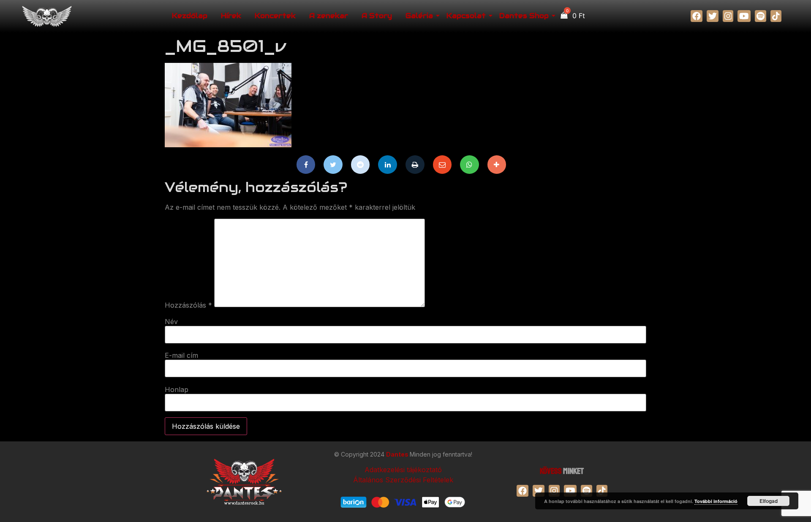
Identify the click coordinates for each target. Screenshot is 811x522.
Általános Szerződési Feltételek (403, 480)
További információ (716, 501)
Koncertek (275, 15)
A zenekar (328, 15)
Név (171, 321)
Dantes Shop (524, 15)
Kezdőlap (189, 15)
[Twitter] (333, 164)
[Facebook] (306, 164)
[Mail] (442, 164)
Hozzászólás (188, 305)
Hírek (231, 15)
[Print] (415, 164)
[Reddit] (360, 164)
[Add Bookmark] (496, 164)
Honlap (176, 389)
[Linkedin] (387, 164)
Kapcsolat (466, 15)
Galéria (419, 15)
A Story (377, 15)
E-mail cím (181, 355)
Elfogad (768, 501)
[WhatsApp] (469, 164)
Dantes (398, 454)
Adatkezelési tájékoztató (403, 469)
